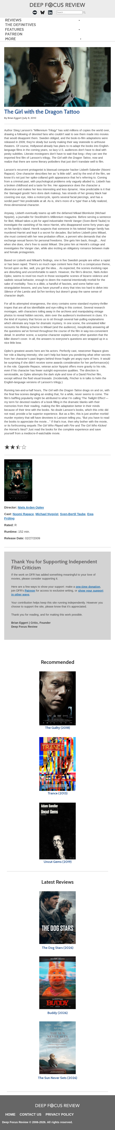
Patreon (13, 34)
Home (10, 1114)
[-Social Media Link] (35, 12)
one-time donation (88, 586)
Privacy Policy (60, 1114)
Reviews (13, 20)
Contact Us (30, 1114)
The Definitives (20, 24)
